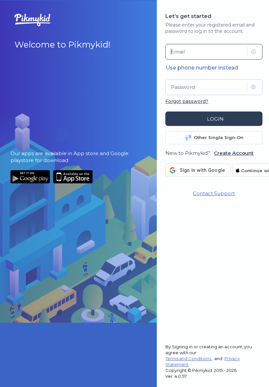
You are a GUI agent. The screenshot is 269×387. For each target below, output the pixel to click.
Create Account (234, 153)
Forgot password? (186, 101)
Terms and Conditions (188, 358)
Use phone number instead (202, 68)
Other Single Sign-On (218, 137)
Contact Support (214, 193)
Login (215, 119)
